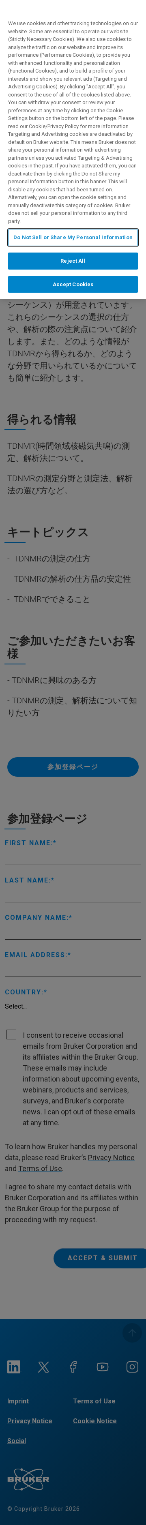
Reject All (72, 261)
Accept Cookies (73, 284)
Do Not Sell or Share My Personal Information (73, 237)
